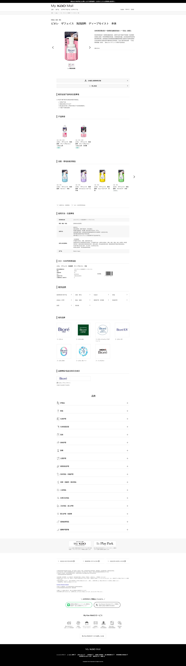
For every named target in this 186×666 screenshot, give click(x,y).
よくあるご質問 (70, 654)
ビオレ (56, 12)
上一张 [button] (52, 47)
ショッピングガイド (61, 654)
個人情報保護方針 (109, 654)
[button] (93, 81)
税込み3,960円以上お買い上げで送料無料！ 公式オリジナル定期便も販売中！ (93, 1)
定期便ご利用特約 (99, 654)
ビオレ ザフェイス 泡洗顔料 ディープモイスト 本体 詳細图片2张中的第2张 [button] (73, 65)
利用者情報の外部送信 (121, 654)
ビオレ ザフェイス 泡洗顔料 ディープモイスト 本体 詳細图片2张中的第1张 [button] (69, 65)
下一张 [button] (89, 47)
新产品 (57, 9)
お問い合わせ (80, 654)
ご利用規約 (89, 654)
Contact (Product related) (63, 584)
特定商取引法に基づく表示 (85, 656)
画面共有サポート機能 (98, 656)
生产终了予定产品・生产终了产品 (69, 9)
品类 (52, 9)
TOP (52, 12)
